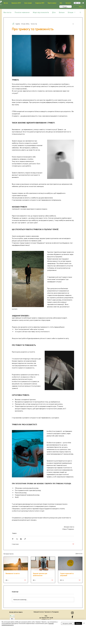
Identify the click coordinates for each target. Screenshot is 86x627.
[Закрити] (84, 623)
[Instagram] (72, 612)
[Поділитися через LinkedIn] (21, 539)
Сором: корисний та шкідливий (67, 574)
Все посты (7, 12)
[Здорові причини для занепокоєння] (43, 563)
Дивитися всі (79, 553)
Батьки (61, 12)
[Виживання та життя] (16, 563)
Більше (70, 12)
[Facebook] (72, 617)
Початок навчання (22, 12)
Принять (78, 623)
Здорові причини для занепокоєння (40, 574)
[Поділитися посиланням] (25, 539)
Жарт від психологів (41, 12)
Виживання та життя (13, 573)
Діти (54, 12)
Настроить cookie (67, 623)
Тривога (14, 533)
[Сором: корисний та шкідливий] (70, 563)
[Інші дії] (73, 24)
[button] (6, 3)
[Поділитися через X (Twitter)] (17, 539)
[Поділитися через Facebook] (13, 539)
